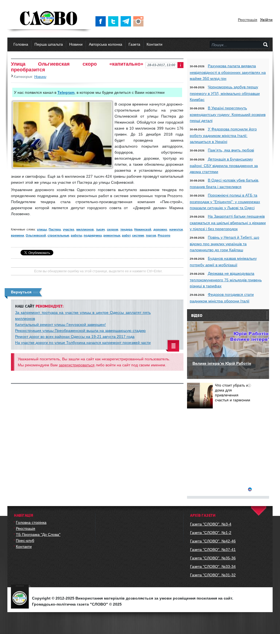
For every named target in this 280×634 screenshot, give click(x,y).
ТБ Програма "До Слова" (38, 534)
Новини (76, 44)
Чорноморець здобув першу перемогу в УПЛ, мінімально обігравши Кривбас (225, 93)
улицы (42, 229)
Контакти (154, 44)
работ (126, 235)
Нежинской (142, 229)
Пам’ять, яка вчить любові (231, 150)
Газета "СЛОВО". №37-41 (213, 549)
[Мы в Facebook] (101, 21)
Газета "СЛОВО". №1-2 (210, 532)
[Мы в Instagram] (139, 21)
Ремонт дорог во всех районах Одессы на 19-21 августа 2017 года (75, 336)
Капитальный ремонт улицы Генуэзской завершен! (60, 324)
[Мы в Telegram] (127, 21)
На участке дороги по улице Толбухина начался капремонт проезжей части (83, 342)
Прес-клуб (25, 540)
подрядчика (93, 235)
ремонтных (111, 235)
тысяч (100, 229)
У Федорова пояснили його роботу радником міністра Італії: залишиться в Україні (223, 135)
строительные (58, 235)
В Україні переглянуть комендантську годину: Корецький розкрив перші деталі (228, 114)
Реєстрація (247, 19)
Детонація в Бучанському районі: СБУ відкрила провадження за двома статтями (224, 165)
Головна (20, 44)
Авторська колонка (105, 44)
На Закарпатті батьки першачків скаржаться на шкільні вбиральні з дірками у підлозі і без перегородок (228, 222)
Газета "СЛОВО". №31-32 (213, 575)
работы (76, 235)
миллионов (85, 229)
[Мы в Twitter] (114, 21)
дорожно (160, 229)
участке (68, 229)
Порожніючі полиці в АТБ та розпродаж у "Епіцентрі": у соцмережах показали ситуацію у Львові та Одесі (225, 201)
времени (17, 235)
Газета (134, 44)
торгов (151, 235)
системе (138, 235)
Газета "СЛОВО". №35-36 (213, 558)
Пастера (55, 229)
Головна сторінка (31, 522)
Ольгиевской (36, 235)
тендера (126, 229)
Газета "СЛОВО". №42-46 (213, 541)
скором (112, 229)
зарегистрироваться (77, 365)
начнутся (176, 229)
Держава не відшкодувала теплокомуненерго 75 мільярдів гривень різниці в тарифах (226, 279)
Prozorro (164, 235)
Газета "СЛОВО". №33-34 (213, 566)
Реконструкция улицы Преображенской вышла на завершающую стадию (80, 330)
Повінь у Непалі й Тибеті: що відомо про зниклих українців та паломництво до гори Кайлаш (224, 243)
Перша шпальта (48, 44)
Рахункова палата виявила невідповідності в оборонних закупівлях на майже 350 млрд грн (228, 72)
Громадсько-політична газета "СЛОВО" (49, 18)
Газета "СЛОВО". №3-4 (210, 524)
